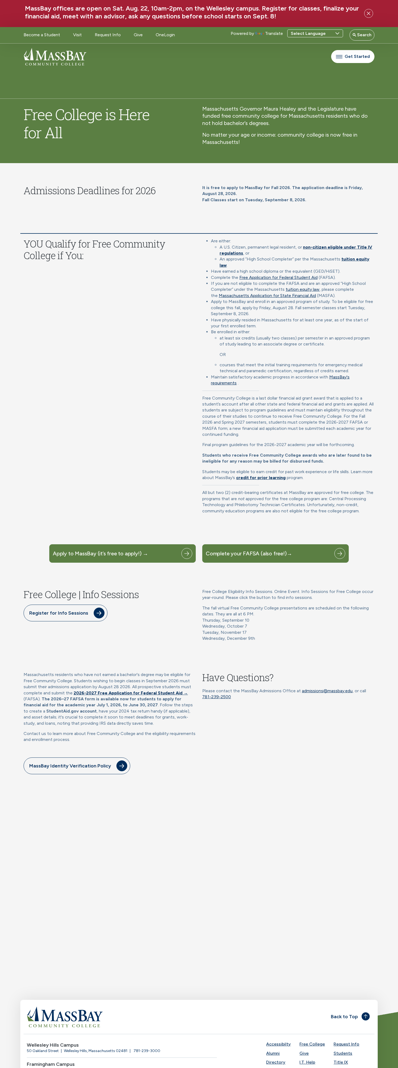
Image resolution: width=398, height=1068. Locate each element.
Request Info (108, 34)
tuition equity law (302, 289)
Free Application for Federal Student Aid (278, 277)
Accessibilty (278, 1044)
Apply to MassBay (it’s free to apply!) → (100, 553)
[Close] (368, 13)
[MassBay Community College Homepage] (55, 56)
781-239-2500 (216, 696)
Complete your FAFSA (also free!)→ (249, 553)
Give (138, 34)
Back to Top (344, 1017)
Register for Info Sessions (58, 613)
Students (343, 1053)
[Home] (111, 1016)
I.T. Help (307, 1062)
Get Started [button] (357, 56)
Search (363, 34)
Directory (275, 1062)
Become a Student (42, 34)
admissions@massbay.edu (327, 690)
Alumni (273, 1053)
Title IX (341, 1062)
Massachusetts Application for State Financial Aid (267, 295)
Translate (274, 33)
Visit (77, 34)
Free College (312, 1044)
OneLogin (165, 34)
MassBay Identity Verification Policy (70, 766)
